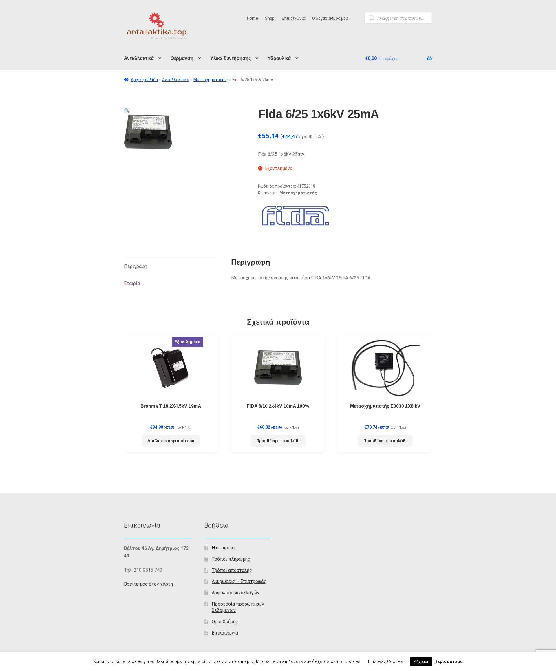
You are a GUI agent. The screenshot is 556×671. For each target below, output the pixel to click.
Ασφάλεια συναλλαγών (235, 592)
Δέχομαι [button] (421, 661)
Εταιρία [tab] (132, 283)
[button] (127, 110)
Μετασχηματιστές (210, 79)
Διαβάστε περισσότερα (170, 440)
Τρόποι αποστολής (232, 570)
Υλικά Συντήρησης (230, 58)
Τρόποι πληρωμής (231, 559)
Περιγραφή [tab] (135, 266)
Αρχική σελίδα (144, 79)
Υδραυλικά (279, 58)
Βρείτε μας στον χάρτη (148, 584)
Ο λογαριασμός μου (330, 18)
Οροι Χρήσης (225, 621)
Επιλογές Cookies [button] (385, 661)
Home (252, 18)
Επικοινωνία (293, 18)
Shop (270, 18)
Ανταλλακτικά (139, 58)
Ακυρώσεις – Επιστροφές (239, 581)
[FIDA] (295, 214)
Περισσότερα (448, 661)
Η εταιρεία (223, 548)
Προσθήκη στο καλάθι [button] (278, 440)
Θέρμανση (182, 58)
